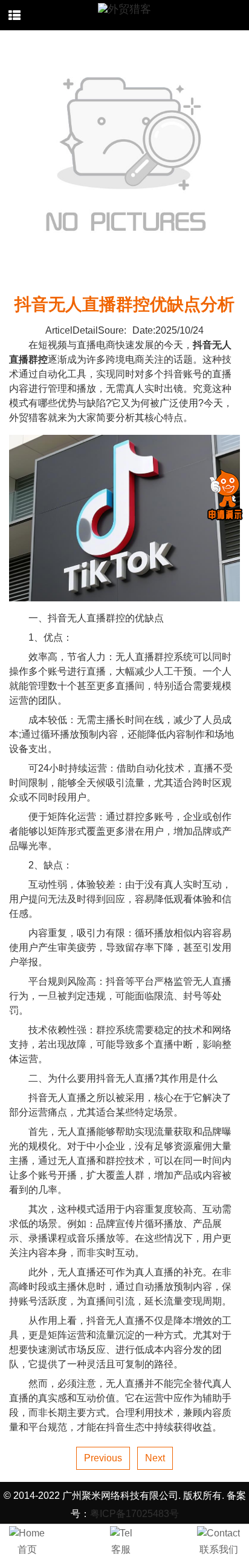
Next (155, 1458)
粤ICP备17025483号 (134, 1514)
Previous (103, 1458)
